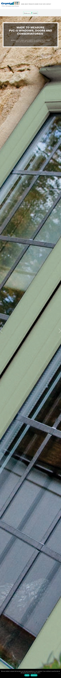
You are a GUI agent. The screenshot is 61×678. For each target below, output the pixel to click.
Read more (34, 675)
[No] (59, 673)
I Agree (27, 675)
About (26, 4)
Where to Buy (39, 4)
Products (31, 4)
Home (22, 4)
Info (44, 4)
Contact (48, 4)
